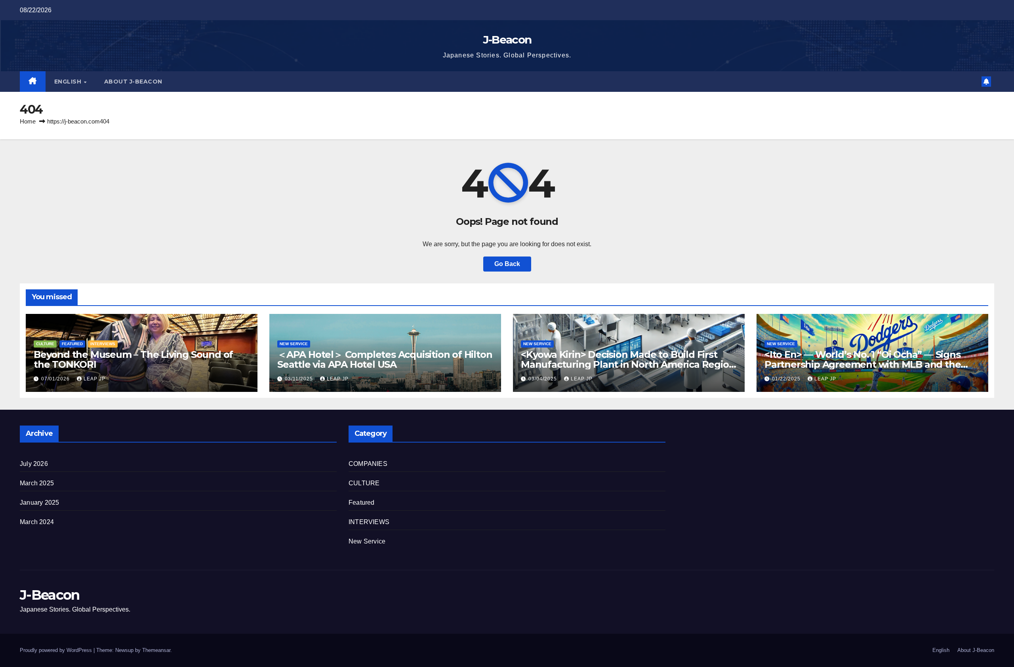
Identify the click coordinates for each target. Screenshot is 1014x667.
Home (28, 121)
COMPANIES (368, 463)
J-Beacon (507, 39)
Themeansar (156, 650)
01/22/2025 (787, 379)
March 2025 (37, 483)
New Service (294, 344)
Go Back (507, 263)
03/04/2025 (543, 379)
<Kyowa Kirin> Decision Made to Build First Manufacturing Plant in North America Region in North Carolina (628, 364)
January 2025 (39, 502)
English (68, 81)
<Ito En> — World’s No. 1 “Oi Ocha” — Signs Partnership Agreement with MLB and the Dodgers (862, 364)
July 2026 (34, 463)
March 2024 (37, 522)
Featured (72, 344)
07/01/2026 (56, 379)
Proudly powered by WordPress (56, 650)
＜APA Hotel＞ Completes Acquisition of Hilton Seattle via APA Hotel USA (384, 359)
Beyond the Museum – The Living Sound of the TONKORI (133, 359)
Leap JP (94, 379)
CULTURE (45, 344)
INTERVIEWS (102, 344)
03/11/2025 (299, 379)
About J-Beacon (133, 81)
